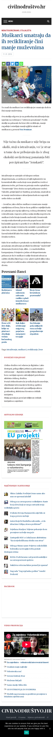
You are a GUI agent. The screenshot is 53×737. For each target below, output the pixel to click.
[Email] (4, 64)
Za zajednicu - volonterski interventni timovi (27, 662)
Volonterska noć (14, 671)
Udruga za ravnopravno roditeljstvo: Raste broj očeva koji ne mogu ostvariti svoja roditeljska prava (26, 504)
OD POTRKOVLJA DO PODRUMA (21, 689)
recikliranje (32, 349)
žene (40, 349)
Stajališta (25, 30)
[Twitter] (12, 64)
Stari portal (11, 717)
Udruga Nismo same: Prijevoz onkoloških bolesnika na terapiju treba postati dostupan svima (25, 549)
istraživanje (12, 349)
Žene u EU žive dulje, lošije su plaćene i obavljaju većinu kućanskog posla (7, 332)
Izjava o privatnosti (36, 717)
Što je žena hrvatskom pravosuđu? (35, 293)
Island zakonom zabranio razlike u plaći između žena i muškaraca (22, 297)
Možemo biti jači (14, 680)
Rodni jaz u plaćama (7, 291)
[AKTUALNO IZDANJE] (23, 448)
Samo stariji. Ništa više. (17, 685)
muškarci (22, 349)
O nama (21, 717)
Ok (26, 732)
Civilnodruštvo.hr (26, 7)
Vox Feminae (26, 129)
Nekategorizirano (10, 30)
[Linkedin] (17, 64)
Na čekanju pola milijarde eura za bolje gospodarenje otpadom (36, 328)
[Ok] (49, 728)
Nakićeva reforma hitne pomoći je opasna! (29, 565)
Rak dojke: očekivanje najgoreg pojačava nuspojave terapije (21, 330)
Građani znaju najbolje (17, 667)
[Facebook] (8, 64)
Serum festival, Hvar (16, 676)
